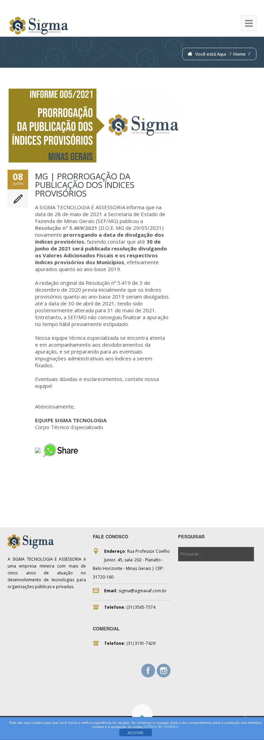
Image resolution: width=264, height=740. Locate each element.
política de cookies (160, 726)
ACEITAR (135, 733)
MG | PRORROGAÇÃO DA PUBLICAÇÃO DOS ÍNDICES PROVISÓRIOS (84, 184)
